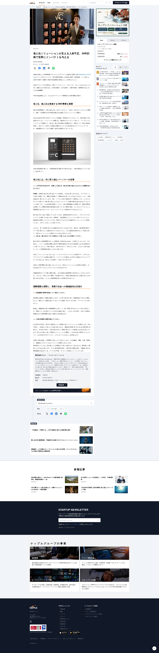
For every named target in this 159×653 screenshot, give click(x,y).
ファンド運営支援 (90, 611)
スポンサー (63, 626)
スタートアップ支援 (91, 616)
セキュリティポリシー (69, 638)
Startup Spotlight (37, 61)
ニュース (56, 3)
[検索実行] (109, 2)
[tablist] (112, 40)
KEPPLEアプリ (64, 629)
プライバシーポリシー (73, 524)
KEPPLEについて (65, 619)
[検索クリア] (106, 2)
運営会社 (80, 638)
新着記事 (42, 3)
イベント (64, 3)
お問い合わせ (33, 638)
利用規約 (43, 638)
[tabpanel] (112, 52)
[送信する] (98, 520)
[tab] (101, 40)
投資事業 (88, 609)
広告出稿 (62, 621)
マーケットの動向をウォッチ (112, 60)
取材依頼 (62, 624)
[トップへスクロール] (154, 648)
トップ (31, 7)
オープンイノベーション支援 (93, 614)
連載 (48, 3)
